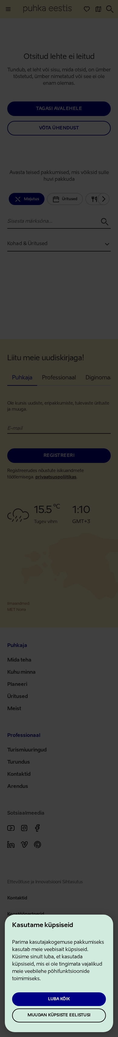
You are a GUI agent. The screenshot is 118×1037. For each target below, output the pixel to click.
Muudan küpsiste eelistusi (59, 1015)
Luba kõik (59, 999)
